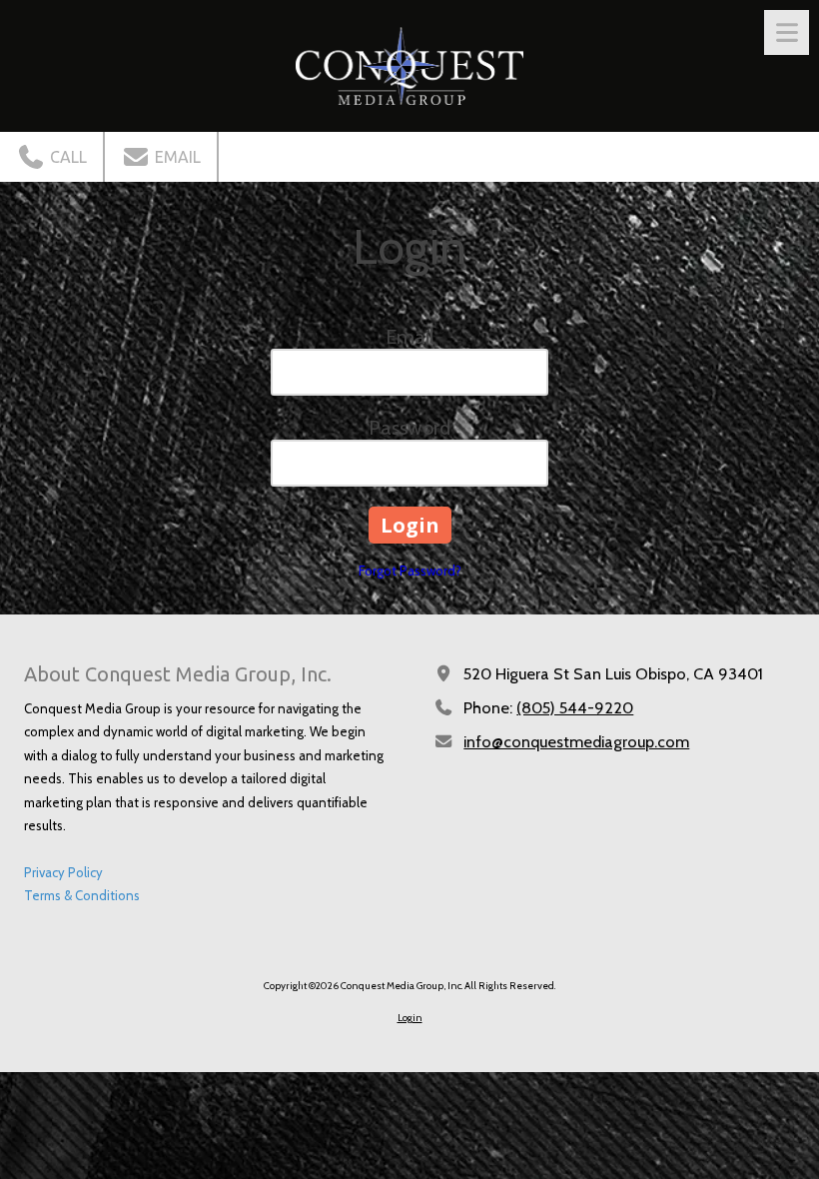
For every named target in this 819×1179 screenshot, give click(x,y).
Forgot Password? (410, 571)
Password (409, 428)
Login (410, 1017)
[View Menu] (786, 32)
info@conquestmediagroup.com (576, 741)
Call (66, 157)
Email (176, 157)
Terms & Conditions (82, 895)
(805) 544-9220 (574, 707)
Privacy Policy (63, 872)
